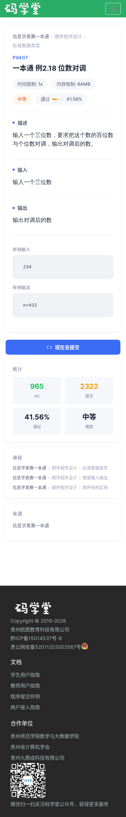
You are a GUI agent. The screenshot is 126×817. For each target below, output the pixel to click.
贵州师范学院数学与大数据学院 (44, 736)
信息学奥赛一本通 (31, 36)
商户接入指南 (25, 707)
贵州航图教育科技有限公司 (39, 629)
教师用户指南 (25, 685)
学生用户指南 (25, 675)
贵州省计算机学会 (30, 747)
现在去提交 (67, 347)
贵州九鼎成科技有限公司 (37, 758)
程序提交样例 (25, 696)
